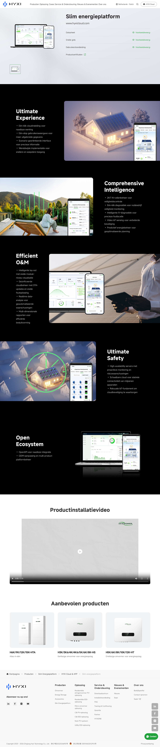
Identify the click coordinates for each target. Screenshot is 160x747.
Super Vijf (137, 699)
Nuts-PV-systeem (81, 721)
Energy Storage (60, 695)
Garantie (97, 710)
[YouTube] (155, 728)
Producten (34, 4)
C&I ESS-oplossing (81, 717)
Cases (51, 4)
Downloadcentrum (101, 693)
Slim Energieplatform (62, 703)
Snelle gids (71, 40)
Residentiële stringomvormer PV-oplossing (82, 692)
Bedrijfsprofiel (139, 690)
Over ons (102, 4)
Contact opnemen (140, 695)
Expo (116, 698)
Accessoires (59, 699)
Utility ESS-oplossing (82, 725)
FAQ (96, 702)
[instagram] (155, 721)
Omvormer (59, 690)
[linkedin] (155, 706)
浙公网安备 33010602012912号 (84, 744)
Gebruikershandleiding (76, 47)
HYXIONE (97, 719)
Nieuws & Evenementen (87, 4)
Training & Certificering (103, 706)
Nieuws (117, 693)
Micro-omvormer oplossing (81, 707)
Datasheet (70, 32)
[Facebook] (155, 713)
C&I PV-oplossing (81, 712)
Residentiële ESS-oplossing (81, 700)
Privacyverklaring (147, 744)
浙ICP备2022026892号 (59, 744)
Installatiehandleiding (102, 698)
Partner (97, 714)
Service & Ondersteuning (65, 4)
